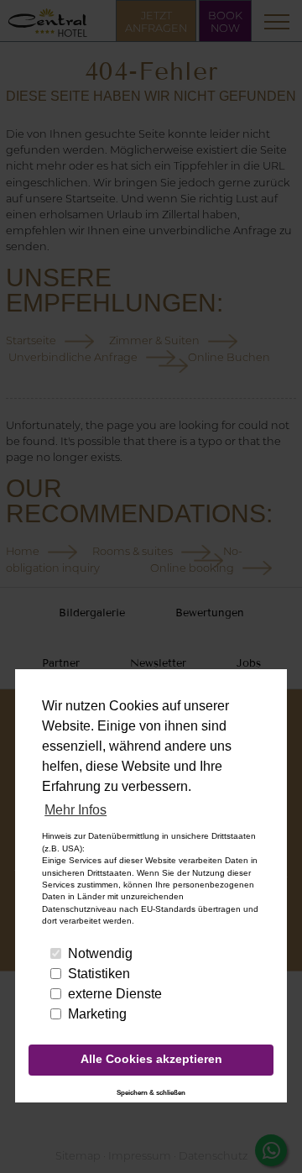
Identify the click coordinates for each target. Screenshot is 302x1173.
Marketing (97, 1014)
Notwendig (100, 953)
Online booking (192, 568)
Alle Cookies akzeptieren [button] (151, 1059)
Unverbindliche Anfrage (73, 357)
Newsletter (158, 663)
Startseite (31, 340)
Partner (61, 663)
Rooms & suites (132, 551)
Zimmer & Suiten (154, 340)
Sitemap (78, 1155)
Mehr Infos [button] (75, 810)
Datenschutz (213, 1155)
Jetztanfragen (156, 21)
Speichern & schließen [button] (151, 1093)
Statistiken (99, 973)
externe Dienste (115, 994)
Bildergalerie (92, 613)
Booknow (225, 21)
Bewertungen (209, 613)
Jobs (249, 663)
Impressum (139, 1155)
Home (22, 551)
